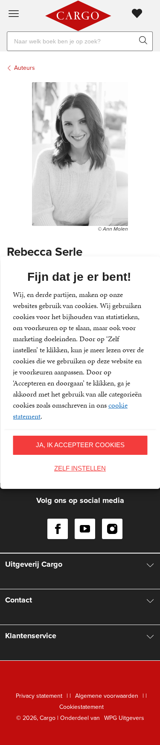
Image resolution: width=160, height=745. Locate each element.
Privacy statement (39, 695)
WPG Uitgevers (124, 718)
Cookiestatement (81, 706)
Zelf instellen (80, 468)
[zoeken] (145, 41)
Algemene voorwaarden (106, 695)
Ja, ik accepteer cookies (80, 444)
